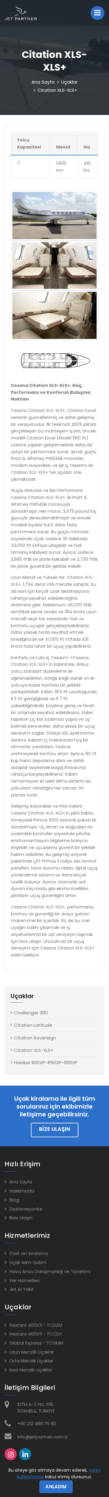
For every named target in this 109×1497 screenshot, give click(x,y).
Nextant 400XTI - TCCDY (35, 1334)
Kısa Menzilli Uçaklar (30, 1370)
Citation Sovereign (35, 1038)
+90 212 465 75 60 (36, 1423)
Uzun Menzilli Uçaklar (31, 1352)
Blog (14, 1200)
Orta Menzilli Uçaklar (31, 1361)
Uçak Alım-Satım (27, 1262)
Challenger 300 (31, 1013)
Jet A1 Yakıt (21, 1289)
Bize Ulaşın (54, 1129)
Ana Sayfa (42, 82)
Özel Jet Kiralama (28, 1253)
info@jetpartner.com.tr (42, 1437)
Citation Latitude (33, 1025)
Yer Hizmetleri (24, 1280)
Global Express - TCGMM (36, 1343)
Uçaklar (69, 82)
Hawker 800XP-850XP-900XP (46, 1062)
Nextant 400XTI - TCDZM (35, 1325)
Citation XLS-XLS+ (34, 1050)
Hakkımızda (21, 1191)
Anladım (55, 1486)
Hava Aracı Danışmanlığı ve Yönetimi (50, 1271)
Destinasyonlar (26, 1209)
